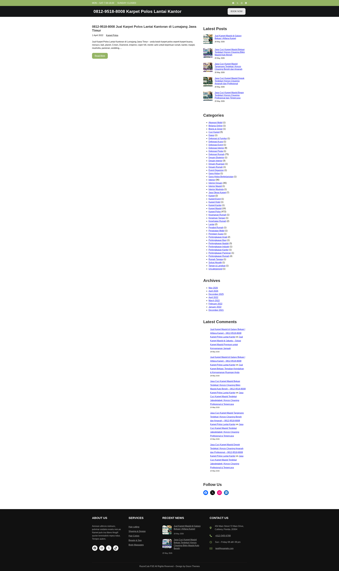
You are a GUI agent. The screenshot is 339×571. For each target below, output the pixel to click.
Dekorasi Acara (216, 141)
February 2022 (215, 304)
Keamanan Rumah (217, 215)
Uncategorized (215, 269)
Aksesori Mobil (215, 122)
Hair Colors (134, 536)
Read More (100, 56)
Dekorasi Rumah (216, 154)
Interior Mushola (216, 189)
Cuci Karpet (214, 132)
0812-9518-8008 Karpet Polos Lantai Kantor (137, 11)
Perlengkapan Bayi (218, 240)
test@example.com (224, 548)
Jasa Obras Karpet (217, 192)
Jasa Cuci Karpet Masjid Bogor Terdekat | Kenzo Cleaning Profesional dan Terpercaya (229, 95)
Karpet (212, 196)
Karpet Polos (112, 35)
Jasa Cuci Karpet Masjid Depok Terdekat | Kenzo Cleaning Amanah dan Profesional (229, 81)
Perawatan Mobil (216, 231)
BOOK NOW (236, 11)
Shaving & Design (137, 531)
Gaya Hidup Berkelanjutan (221, 176)
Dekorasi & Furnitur (218, 138)
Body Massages (136, 545)
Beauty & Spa (135, 540)
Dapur (211, 135)
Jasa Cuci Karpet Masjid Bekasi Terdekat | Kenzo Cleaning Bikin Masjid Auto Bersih (230, 52)
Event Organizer (216, 170)
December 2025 (216, 294)
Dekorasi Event (216, 145)
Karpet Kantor (215, 205)
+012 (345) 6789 (223, 536)
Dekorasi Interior (216, 148)
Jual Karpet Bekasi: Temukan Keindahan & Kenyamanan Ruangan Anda (227, 369)
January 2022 (215, 307)
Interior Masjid (215, 186)
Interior (212, 180)
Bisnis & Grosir (216, 129)
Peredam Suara (216, 234)
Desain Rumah (216, 167)
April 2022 (213, 297)
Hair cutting (134, 527)
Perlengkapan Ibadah (219, 243)
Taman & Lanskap (217, 266)
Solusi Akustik (215, 262)
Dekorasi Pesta (216, 151)
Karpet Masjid (215, 208)
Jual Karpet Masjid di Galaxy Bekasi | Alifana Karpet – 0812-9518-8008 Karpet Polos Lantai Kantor (227, 333)
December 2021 (216, 310)
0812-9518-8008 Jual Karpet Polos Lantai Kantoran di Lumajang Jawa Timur (144, 28)
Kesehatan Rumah (217, 221)
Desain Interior (215, 161)
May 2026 (213, 288)
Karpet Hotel (214, 202)
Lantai (211, 224)
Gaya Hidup (214, 173)
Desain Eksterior (216, 157)
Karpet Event (215, 199)
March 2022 (214, 300)
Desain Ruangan (217, 164)
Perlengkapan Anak (218, 237)
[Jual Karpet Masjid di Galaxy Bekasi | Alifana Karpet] (167, 530)
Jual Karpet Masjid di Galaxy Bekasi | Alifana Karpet (228, 37)
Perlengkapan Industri (219, 246)
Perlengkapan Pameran (220, 253)
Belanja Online (216, 126)
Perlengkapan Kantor (219, 250)
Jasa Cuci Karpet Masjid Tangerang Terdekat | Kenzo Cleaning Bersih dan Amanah (228, 66)
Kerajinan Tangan (217, 218)
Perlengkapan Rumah (219, 256)
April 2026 (213, 291)
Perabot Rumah (216, 227)
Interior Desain (215, 183)
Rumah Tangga (216, 259)
